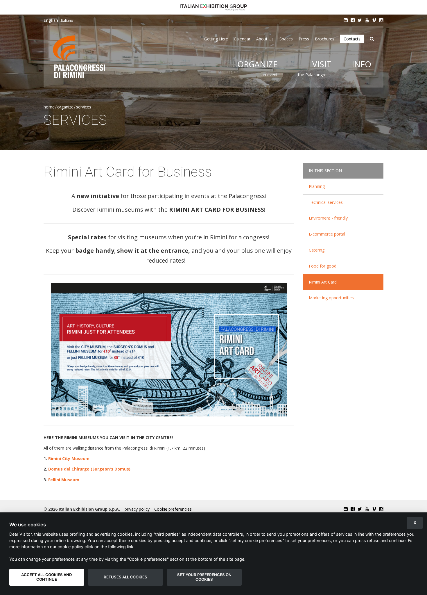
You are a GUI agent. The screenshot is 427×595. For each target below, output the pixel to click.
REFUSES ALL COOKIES (125, 577)
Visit (321, 64)
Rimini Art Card (323, 282)
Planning (317, 186)
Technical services (326, 202)
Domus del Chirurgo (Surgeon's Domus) (89, 469)
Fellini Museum (63, 479)
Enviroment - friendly (328, 218)
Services (83, 107)
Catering (316, 250)
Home (49, 107)
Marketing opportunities (331, 297)
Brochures (324, 39)
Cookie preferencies (173, 509)
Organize (257, 64)
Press (304, 39)
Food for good (322, 266)
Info (361, 64)
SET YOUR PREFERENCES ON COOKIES (204, 577)
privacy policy (137, 509)
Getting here (216, 39)
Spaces (286, 39)
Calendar (242, 39)
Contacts (352, 39)
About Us (265, 39)
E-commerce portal (327, 234)
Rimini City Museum (68, 458)
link (130, 546)
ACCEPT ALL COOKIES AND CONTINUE (46, 577)
